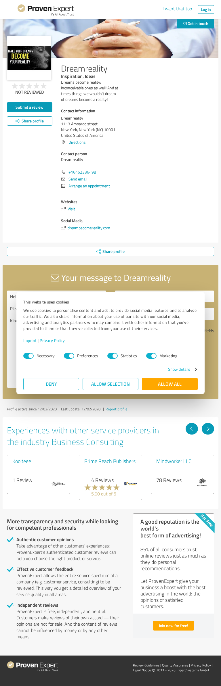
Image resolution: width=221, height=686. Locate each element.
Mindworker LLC (173, 461)
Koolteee (21, 461)
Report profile (116, 409)
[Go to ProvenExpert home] (46, 11)
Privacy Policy (52, 340)
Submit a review (29, 107)
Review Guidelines (146, 665)
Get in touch (197, 23)
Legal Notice (142, 670)
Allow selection (110, 384)
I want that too (177, 8)
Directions (77, 142)
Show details (179, 369)
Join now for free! (173, 625)
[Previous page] (192, 429)
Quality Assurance (175, 665)
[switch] (69, 356)
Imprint (30, 340)
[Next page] (208, 429)
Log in (206, 9)
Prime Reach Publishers (110, 461)
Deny (51, 384)
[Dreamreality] (29, 58)
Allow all (170, 384)
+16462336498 (82, 172)
